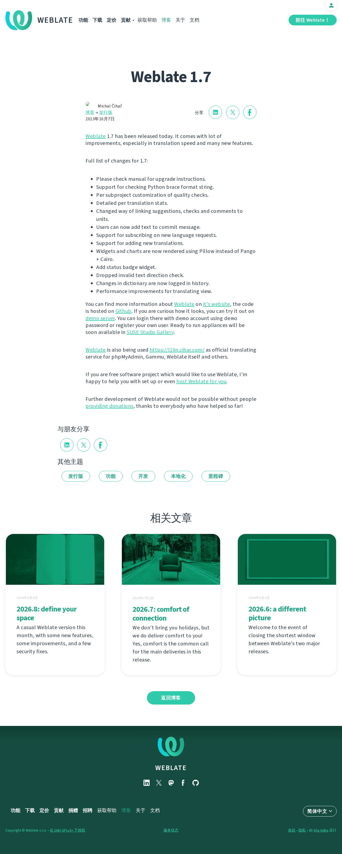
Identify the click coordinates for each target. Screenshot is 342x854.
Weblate (55, 20)
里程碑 (215, 476)
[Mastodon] (171, 782)
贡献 (126, 20)
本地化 (178, 476)
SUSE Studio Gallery (150, 332)
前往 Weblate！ (313, 20)
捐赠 (73, 810)
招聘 (87, 810)
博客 (166, 20)
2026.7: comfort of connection (161, 613)
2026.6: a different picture (277, 613)
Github (123, 311)
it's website (216, 304)
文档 (194, 20)
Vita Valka (320, 830)
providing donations (109, 406)
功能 (83, 20)
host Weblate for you (201, 381)
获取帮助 (147, 20)
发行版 (105, 112)
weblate (170, 767)
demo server (100, 318)
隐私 (302, 830)
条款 (292, 830)
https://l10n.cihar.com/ (177, 349)
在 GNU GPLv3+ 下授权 (67, 830)
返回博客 (171, 698)
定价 (111, 20)
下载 (97, 20)
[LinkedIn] (146, 782)
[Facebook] (183, 782)
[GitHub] (196, 782)
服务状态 (171, 830)
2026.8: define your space (46, 613)
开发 (143, 476)
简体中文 (317, 811)
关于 (180, 20)
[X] (159, 782)
